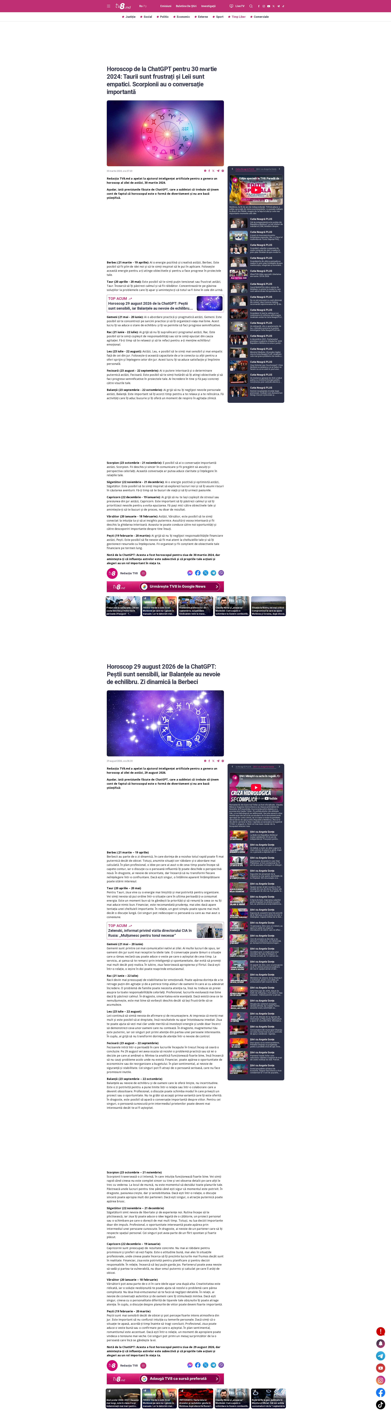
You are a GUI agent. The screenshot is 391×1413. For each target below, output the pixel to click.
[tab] (246, 170)
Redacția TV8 (129, 573)
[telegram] (218, 171)
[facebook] (209, 171)
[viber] (223, 171)
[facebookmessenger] (205, 171)
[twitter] (213, 171)
